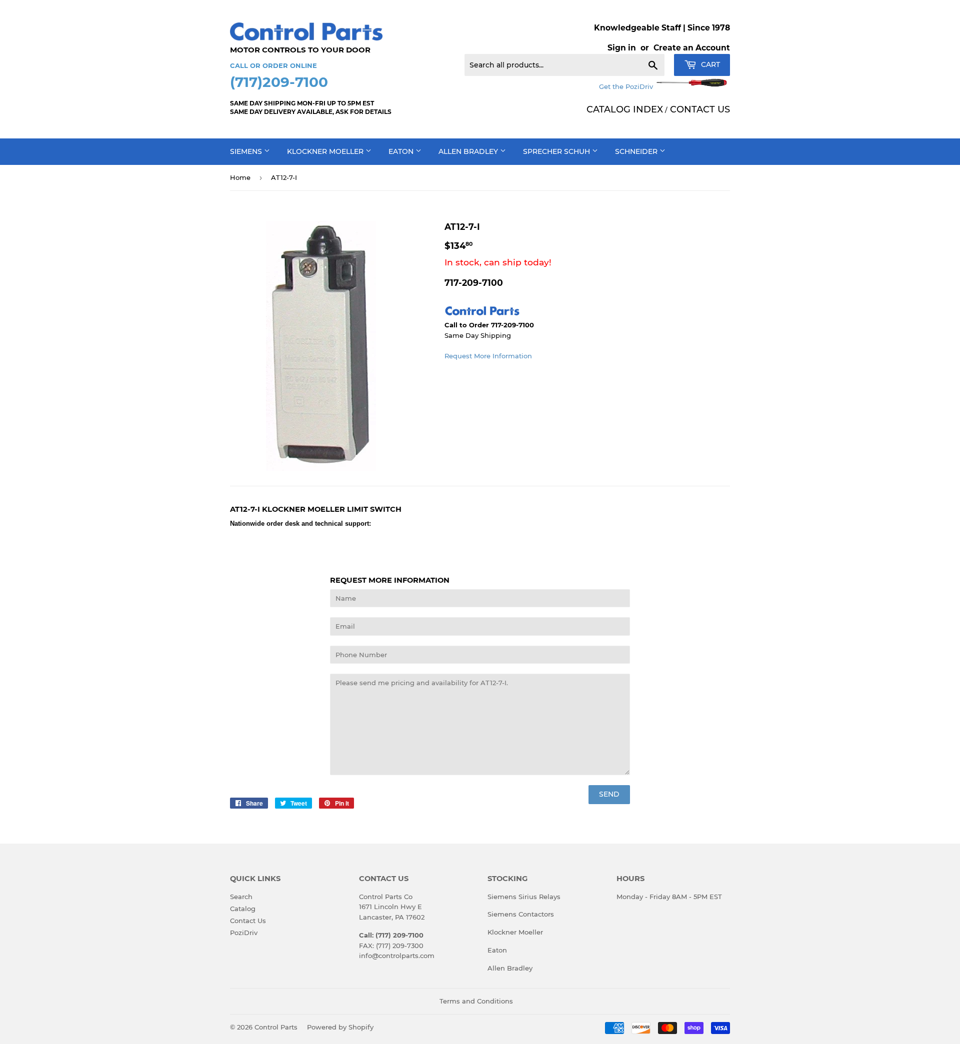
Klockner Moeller (326, 151)
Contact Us (248, 921)
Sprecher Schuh (557, 151)
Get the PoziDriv (627, 86)
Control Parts (276, 1027)
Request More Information (488, 356)
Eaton (402, 151)
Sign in (622, 47)
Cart (709, 64)
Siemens (247, 151)
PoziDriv (244, 933)
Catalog (243, 909)
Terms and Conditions (476, 1001)
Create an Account (692, 47)
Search (241, 897)
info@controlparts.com (396, 956)
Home (240, 177)
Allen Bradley (469, 151)
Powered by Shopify (340, 1027)
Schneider (637, 151)
